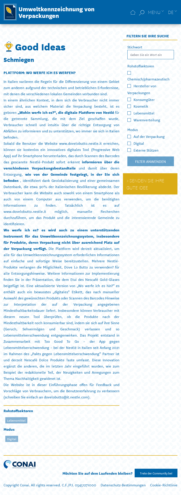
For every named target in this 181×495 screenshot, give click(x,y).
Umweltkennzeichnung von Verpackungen (56, 12)
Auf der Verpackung (149, 136)
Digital (11, 438)
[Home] (133, 12)
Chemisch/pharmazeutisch (148, 79)
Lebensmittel (16, 420)
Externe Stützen (146, 149)
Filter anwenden (150, 161)
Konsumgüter (144, 99)
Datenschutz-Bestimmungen (123, 484)
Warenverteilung (147, 119)
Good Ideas (40, 46)
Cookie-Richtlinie (163, 484)
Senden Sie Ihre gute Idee (145, 184)
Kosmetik (141, 106)
